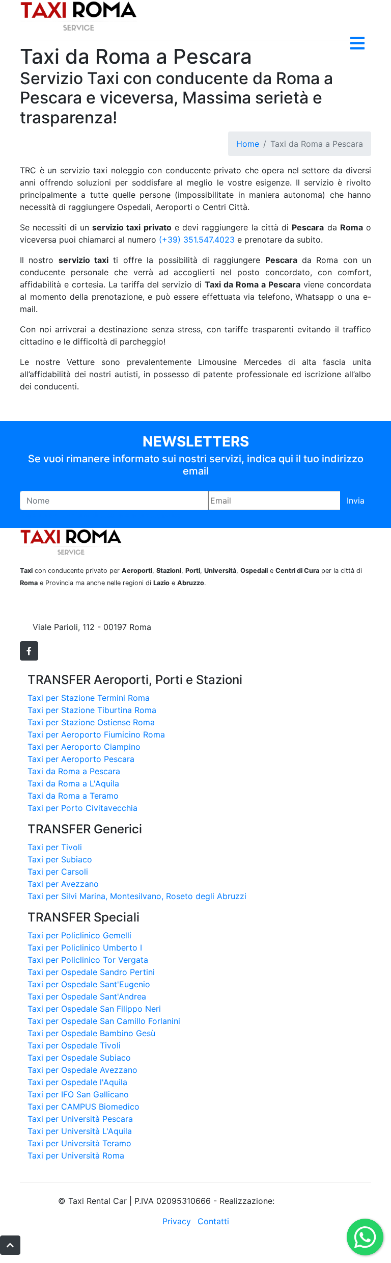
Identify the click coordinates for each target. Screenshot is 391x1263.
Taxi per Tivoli (54, 847)
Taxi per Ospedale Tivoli (74, 1045)
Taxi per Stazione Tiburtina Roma (91, 710)
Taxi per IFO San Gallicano (78, 1094)
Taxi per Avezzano (63, 884)
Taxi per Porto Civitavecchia (82, 808)
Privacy (176, 1221)
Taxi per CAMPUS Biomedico (83, 1106)
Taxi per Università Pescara (80, 1119)
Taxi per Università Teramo (79, 1143)
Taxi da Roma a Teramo (73, 796)
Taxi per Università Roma (75, 1155)
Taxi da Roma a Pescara (73, 771)
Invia (356, 500)
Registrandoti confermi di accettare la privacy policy (100, 515)
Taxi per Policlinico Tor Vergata (87, 960)
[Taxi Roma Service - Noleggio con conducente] (78, 15)
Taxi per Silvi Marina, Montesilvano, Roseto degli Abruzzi (136, 896)
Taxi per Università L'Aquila (79, 1131)
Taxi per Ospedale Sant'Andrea (86, 996)
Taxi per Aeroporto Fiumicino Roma (96, 734)
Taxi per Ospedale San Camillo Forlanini (103, 1021)
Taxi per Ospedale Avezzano (82, 1070)
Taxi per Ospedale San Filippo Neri (94, 1009)
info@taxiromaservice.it (78, 615)
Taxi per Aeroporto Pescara (80, 759)
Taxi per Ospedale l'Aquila (77, 1082)
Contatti (213, 1221)
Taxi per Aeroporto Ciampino (84, 747)
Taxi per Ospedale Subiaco (79, 1057)
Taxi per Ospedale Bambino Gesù (91, 1033)
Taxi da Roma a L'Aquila (73, 783)
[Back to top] (10, 1245)
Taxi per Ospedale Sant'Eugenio (88, 984)
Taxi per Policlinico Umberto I (84, 947)
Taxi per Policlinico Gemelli (79, 935)
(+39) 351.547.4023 (197, 239)
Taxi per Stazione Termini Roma (88, 698)
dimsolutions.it (305, 1201)
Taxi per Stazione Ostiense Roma (91, 722)
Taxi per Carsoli (57, 871)
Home (247, 144)
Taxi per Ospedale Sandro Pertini (91, 972)
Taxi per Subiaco (59, 859)
